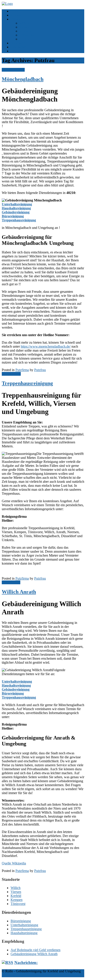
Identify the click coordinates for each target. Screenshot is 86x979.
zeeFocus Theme (13, 975)
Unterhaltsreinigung (17, 204)
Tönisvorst (26, 35)
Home (15, 11)
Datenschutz (19, 47)
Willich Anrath (19, 592)
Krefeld (24, 39)
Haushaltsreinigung (16, 208)
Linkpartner (19, 51)
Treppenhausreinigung (19, 220)
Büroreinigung (13, 216)
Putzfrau (40, 370)
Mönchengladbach (22, 79)
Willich (24, 23)
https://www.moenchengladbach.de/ (46, 346)
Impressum (18, 43)
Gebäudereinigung (16, 212)
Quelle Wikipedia (14, 863)
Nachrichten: (26, 962)
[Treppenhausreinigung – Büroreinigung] (7, 4)
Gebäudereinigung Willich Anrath (34, 954)
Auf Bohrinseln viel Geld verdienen (35, 950)
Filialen (16, 19)
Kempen (25, 31)
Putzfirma (22, 370)
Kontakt (16, 15)
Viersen (24, 27)
